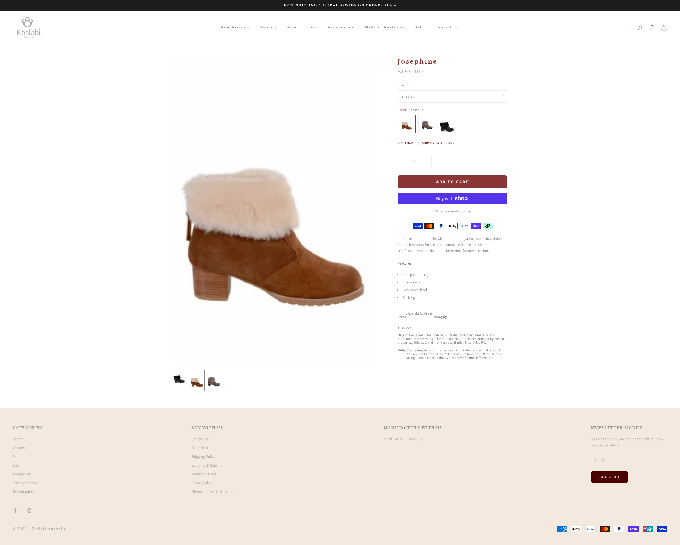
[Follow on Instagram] (29, 510)
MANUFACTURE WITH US (403, 439)
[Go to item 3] (214, 380)
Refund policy (23, 491)
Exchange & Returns (206, 465)
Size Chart (406, 143)
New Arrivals (235, 27)
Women (268, 27)
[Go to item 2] (197, 380)
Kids (312, 27)
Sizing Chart (200, 447)
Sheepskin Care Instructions (213, 491)
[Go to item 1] (180, 377)
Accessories (341, 27)
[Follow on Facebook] (15, 510)
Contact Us (447, 27)
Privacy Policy (201, 482)
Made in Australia (384, 27)
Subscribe (609, 477)
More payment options (452, 211)
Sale (419, 27)
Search (18, 439)
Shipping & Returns (438, 143)
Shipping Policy (203, 456)
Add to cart (452, 182)
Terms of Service (25, 482)
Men (292, 27)
